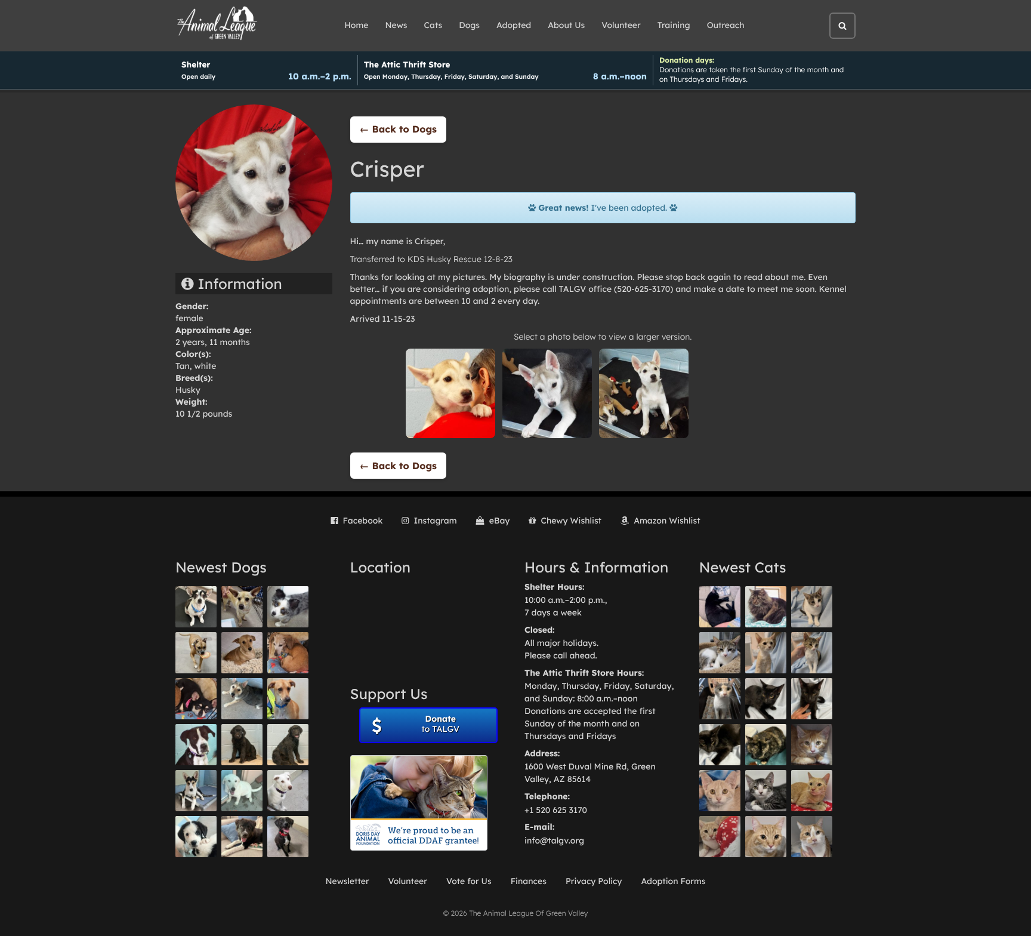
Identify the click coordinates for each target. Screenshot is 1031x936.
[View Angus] (811, 698)
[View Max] (287, 606)
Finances (529, 881)
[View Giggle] (719, 790)
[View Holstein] (719, 744)
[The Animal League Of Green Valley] (217, 24)
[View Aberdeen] (765, 698)
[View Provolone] (765, 836)
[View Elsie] (811, 790)
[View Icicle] (196, 836)
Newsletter (347, 881)
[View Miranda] (196, 698)
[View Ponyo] (287, 652)
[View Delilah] (765, 744)
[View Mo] (242, 790)
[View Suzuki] (719, 652)
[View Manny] (287, 790)
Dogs (469, 25)
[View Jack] (196, 790)
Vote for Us (469, 881)
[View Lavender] (242, 744)
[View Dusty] (242, 698)
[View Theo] (196, 652)
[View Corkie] (242, 652)
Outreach (726, 25)
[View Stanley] (196, 744)
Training (674, 25)
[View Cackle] (765, 790)
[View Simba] (719, 836)
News (396, 25)
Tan (182, 366)
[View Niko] (287, 698)
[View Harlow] (719, 606)
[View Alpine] (242, 836)
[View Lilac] (287, 744)
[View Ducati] (811, 652)
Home (356, 25)
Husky (187, 389)
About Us (566, 25)
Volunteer (620, 25)
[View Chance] (196, 606)
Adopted (513, 25)
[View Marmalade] (811, 836)
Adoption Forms (673, 881)
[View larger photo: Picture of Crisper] (450, 392)
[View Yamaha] (811, 606)
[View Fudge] (765, 606)
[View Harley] (719, 698)
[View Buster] (242, 606)
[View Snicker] (811, 744)
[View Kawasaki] (765, 652)
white (206, 366)
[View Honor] (287, 836)
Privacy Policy (594, 881)
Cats (433, 25)
